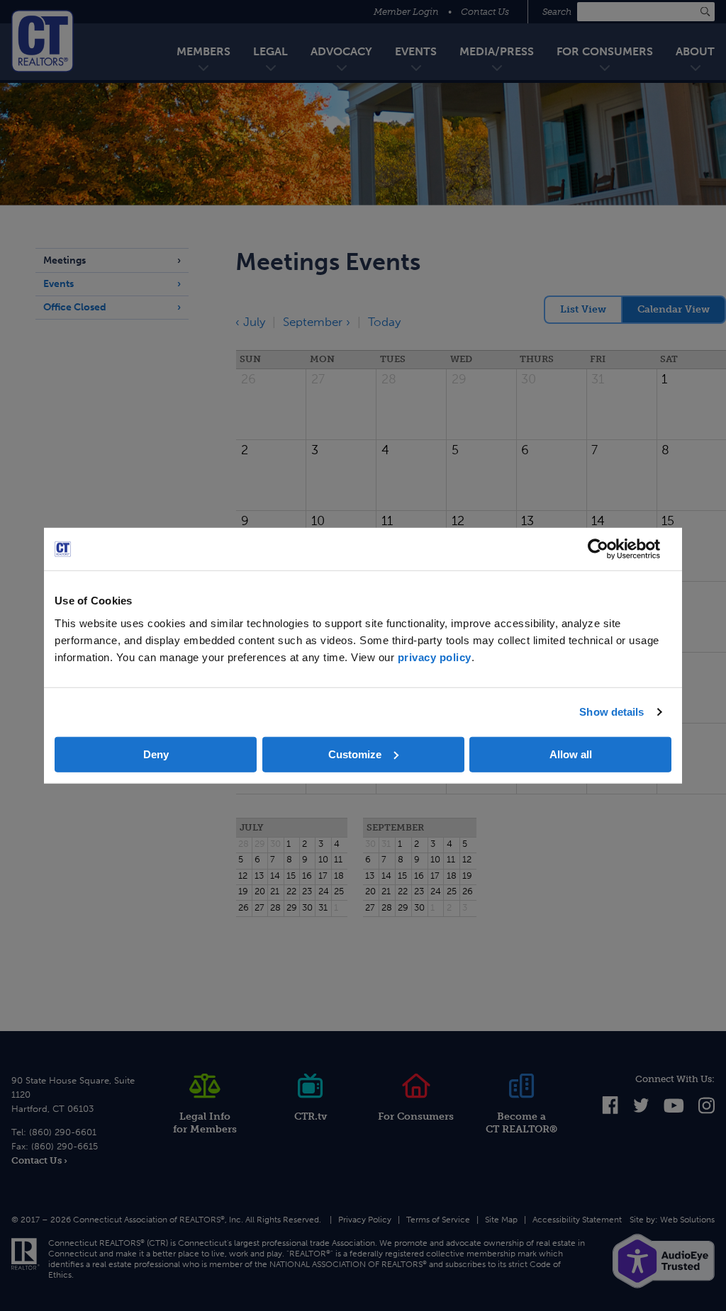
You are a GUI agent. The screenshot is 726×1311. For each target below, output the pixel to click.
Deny (156, 754)
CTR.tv (310, 1116)
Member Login (406, 11)
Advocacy (341, 51)
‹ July (250, 322)
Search (558, 11)
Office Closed (74, 307)
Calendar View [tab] (673, 309)
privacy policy (434, 657)
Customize (354, 754)
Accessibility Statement (577, 1220)
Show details (611, 712)
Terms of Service (438, 1220)
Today (384, 322)
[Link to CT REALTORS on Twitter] (641, 1109)
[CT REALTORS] (42, 41)
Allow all (570, 754)
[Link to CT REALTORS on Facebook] (610, 1110)
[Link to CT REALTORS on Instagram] (706, 1111)
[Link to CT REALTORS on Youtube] (674, 1109)
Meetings (64, 260)
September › (316, 322)
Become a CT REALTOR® (521, 1122)
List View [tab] (583, 309)
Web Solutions (687, 1220)
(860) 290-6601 (62, 1132)
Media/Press (496, 51)
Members (203, 51)
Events (416, 51)
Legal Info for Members (205, 1122)
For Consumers (605, 51)
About (695, 51)
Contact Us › (39, 1160)
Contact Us (485, 11)
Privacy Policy (364, 1220)
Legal (270, 51)
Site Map (501, 1220)
